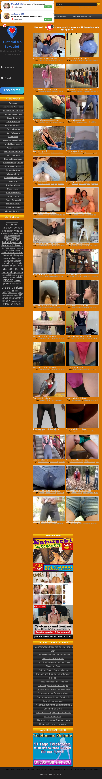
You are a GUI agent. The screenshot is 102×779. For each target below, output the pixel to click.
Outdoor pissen (13, 185)
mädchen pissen (88, 492)
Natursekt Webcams (13, 178)
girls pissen (74, 184)
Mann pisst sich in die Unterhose (44, 213)
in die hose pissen (44, 60)
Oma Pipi (13, 181)
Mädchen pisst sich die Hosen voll (45, 305)
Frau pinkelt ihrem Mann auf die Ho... (46, 244)
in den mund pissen (11, 244)
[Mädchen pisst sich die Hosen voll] (49, 292)
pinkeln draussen (57, 523)
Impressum (44, 775)
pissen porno (89, 214)
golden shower (12, 240)
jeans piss (54, 184)
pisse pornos (87, 338)
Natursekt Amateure (13, 159)
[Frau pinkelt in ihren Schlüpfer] (82, 292)
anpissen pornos (78, 431)
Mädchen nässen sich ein (75, 120)
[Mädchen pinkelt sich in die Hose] (49, 508)
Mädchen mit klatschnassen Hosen (78, 213)
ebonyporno (74, 60)
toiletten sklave (12, 293)
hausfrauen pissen (45, 91)
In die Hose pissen (13, 144)
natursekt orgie (15, 265)
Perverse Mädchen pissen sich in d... (46, 120)
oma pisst (19, 275)
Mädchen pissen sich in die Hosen (78, 491)
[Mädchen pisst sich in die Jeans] (82, 168)
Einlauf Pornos (13, 122)
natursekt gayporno (56, 214)
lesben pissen (14, 250)
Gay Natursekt (13, 133)
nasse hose (86, 276)
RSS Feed (80, 7)
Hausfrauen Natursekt (13, 140)
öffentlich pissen (12, 304)
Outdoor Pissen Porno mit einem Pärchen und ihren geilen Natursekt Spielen (52, 674)
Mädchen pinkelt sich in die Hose (45, 522)
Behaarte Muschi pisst (13, 110)
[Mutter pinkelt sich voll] (49, 447)
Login (62, 7)
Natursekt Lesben (13, 166)
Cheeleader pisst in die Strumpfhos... (46, 429)
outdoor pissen (9, 277)
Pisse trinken (13, 189)
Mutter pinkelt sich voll (41, 460)
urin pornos (94, 276)
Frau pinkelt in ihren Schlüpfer (77, 305)
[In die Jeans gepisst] (49, 168)
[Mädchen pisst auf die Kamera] (82, 385)
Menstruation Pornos (13, 151)
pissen (8, 280)
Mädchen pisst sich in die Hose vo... (79, 336)
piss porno (94, 184)
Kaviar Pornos (13, 148)
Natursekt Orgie (13, 170)
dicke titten (13, 233)
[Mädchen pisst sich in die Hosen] (49, 354)
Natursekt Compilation (13, 163)
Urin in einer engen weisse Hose (78, 244)
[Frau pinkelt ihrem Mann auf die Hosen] (49, 230)
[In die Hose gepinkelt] (82, 261)
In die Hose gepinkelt (73, 275)
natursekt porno (12, 268)
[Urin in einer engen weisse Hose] (82, 230)
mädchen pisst (16, 255)
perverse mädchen (57, 122)
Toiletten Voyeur (13, 207)
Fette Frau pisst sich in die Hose (77, 58)
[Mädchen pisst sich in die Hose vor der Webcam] (82, 323)
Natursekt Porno (13, 174)
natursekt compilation (12, 262)
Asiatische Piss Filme (13, 107)
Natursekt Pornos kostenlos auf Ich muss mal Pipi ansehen (64, 27)
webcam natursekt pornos (87, 339)
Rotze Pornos (13, 196)
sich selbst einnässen (53, 61)
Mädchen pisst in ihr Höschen (77, 429)
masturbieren (7, 252)
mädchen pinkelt (55, 307)
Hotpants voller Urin (73, 522)
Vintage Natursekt (13, 211)
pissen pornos (88, 245)
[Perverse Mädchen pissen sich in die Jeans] (49, 107)
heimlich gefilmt (11, 242)
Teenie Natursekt (13, 200)
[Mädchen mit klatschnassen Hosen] (82, 199)
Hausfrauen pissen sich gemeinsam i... (80, 89)
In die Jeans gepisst (40, 182)
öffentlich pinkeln (17, 301)
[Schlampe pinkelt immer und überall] (49, 477)
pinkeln (19, 277)
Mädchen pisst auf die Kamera (77, 398)
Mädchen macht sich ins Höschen (78, 460)
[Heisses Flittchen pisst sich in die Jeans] (49, 261)
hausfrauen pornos (90, 91)
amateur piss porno (76, 462)
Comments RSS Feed (90, 7)
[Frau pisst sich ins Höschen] (82, 354)
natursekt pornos (55, 245)
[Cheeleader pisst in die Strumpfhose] (49, 416)
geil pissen (74, 523)
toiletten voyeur (13, 295)
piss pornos (15, 291)
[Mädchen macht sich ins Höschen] (82, 447)
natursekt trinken (9, 275)
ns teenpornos (89, 307)
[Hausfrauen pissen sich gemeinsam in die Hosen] (82, 76)
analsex (41, 492)
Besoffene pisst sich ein (41, 151)
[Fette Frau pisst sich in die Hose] (82, 45)
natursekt (8, 258)
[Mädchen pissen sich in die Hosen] (82, 477)
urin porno (60, 276)
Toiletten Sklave (13, 204)
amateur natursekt (77, 91)
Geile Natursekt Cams (81, 17)
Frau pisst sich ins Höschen (76, 367)
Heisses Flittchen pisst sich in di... (45, 275)
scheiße (4, 293)
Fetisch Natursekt (13, 125)
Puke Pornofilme (13, 192)
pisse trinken (12, 287)
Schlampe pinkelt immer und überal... (46, 491)
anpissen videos (45, 400)
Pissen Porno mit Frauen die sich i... (46, 89)
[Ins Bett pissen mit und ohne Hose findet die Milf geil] (49, 45)
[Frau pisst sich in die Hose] (49, 385)
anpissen (41, 276)
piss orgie (7, 291)
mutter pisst (54, 462)
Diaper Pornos (13, 118)
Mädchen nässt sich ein (74, 151)
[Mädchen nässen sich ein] (82, 107)
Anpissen (13, 103)
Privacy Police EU (55, 775)
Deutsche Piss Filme (13, 114)
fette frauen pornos (11, 235)
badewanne (5, 233)
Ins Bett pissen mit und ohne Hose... (46, 58)
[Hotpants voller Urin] (82, 508)
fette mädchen (88, 153)
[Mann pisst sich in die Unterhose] (49, 199)
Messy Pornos (13, 155)
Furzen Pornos (13, 129)
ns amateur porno (89, 400)
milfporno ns (89, 369)
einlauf (20, 233)
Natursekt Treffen (58, 17)
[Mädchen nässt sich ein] (82, 138)
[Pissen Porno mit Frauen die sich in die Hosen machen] (49, 76)
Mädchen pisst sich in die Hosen (44, 367)
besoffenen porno (44, 153)
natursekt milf (55, 60)
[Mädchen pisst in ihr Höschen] (82, 416)
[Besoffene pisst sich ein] (49, 138)
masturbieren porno (57, 431)
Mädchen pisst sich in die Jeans (77, 182)
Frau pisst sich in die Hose (42, 398)
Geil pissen (13, 137)
